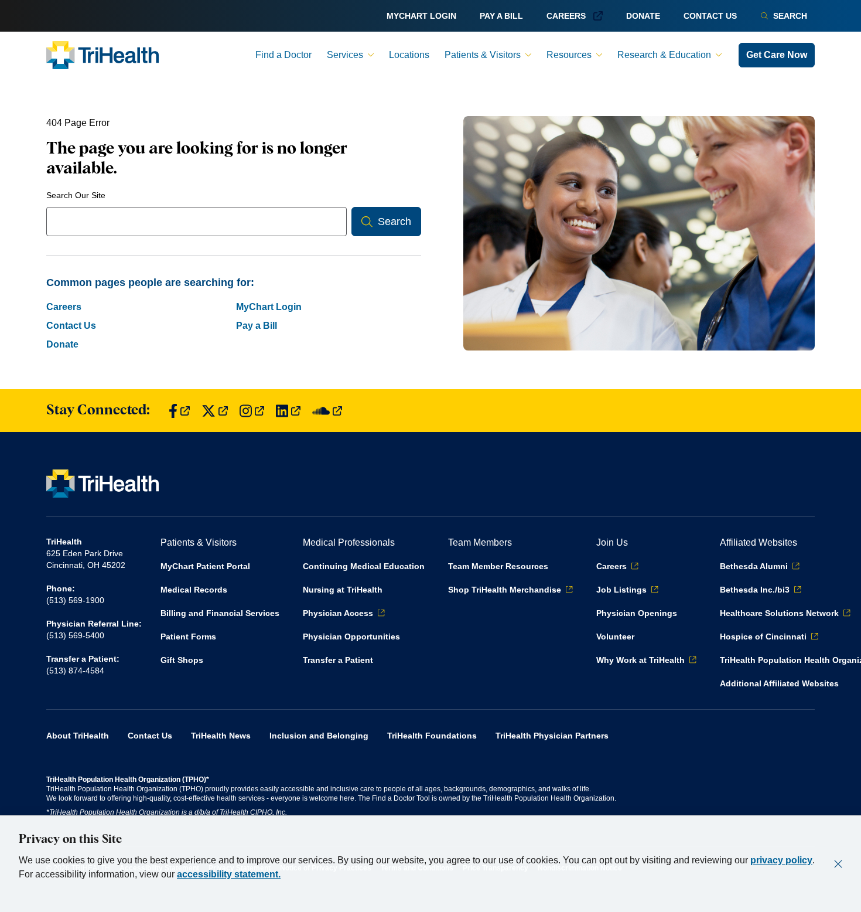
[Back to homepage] (102, 55)
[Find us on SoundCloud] (327, 411)
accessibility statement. (229, 874)
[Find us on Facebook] (179, 411)
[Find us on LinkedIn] (288, 411)
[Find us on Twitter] (215, 411)
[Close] (838, 864)
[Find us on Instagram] (252, 411)
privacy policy (781, 860)
